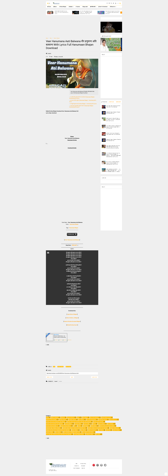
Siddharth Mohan (89, 434)
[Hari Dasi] (56, 4)
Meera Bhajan (110, 423)
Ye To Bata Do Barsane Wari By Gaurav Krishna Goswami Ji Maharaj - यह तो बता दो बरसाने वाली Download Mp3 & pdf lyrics (62, 12)
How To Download (103, 6)
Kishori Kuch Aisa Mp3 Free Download (54, 423)
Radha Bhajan (93, 425)
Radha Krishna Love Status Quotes (106, 425)
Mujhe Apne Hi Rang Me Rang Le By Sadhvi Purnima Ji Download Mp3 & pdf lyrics (113, 119)
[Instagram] (107, 3)
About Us (113, 6)
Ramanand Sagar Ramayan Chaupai (53, 427)
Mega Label (85, 6)
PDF (74, 425)
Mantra (94, 423)
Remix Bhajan (63, 6)
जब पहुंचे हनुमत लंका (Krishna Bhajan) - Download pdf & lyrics (83, 103)
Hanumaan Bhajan (74, 224)
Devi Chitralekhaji (94, 417)
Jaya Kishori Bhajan (72, 314)
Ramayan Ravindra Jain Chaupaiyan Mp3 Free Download (57, 429)
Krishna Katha (78, 423)
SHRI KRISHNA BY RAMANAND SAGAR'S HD (72, 432)
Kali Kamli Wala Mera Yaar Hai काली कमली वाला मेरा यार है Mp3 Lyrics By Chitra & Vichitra (113, 146)
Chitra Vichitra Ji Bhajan (72, 317)
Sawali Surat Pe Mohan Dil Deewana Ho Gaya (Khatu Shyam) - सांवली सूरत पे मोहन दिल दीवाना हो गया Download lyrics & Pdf (113, 12)
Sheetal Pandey (49, 432)
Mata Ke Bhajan (101, 423)
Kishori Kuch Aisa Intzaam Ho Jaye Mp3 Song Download (79, 421)
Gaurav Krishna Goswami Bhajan (72, 321)
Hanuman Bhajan (62, 419)
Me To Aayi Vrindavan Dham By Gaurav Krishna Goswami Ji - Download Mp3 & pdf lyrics (112, 163)
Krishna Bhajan (68, 423)
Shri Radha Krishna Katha (87, 432)
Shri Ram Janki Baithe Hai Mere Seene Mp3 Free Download (58, 434)
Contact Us (76, 465)
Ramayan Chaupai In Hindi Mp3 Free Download (97, 427)
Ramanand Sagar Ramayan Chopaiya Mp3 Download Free (74, 427)
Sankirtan (108, 429)
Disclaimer (83, 465)
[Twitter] (113, 3)
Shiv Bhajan (57, 432)
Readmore (111, 47)
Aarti (47, 417)
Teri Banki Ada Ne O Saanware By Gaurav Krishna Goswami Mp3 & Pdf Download (113, 127)
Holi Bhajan (81, 419)
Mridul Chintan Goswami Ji (52, 425)
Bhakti (70, 6)
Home (49, 6)
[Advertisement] (72, 26)
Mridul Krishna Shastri (65, 425)
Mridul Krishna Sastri (72, 325)
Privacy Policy (83, 463)
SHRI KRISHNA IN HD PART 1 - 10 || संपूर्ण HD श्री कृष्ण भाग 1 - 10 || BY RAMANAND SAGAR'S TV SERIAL (113, 170)
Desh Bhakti (84, 417)
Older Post (94, 377)
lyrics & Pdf (86, 423)
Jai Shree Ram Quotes (91, 419)
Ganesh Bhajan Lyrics (106, 417)
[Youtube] (115, 3)
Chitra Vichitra (70, 417)
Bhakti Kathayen (54, 417)
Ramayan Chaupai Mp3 (114, 427)
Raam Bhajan (85, 425)
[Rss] (111, 3)
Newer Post (49, 377)
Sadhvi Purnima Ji (92, 429)
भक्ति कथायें (93, 6)
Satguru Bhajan (116, 429)
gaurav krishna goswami (51, 419)
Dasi (55, 6)
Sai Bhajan (101, 429)
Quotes (78, 6)
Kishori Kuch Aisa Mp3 (98, 421)
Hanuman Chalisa (72, 419)
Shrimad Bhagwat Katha (78, 434)
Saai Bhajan (83, 429)
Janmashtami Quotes (103, 419)
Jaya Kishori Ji (113, 419)
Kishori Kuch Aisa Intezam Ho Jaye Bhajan (55, 421)
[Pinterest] (109, 3)
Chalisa (62, 417)
